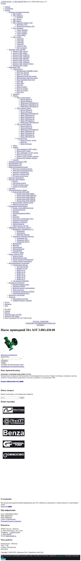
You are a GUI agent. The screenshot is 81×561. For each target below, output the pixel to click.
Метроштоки (17, 243)
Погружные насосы (19, 183)
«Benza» (15, 96)
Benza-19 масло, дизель (28, 140)
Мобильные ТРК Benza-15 (29, 106)
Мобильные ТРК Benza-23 (29, 113)
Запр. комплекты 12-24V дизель (27, 153)
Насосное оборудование (17, 179)
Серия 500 (20, 44)
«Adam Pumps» (18, 69)
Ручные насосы (22, 138)
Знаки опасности (18, 290)
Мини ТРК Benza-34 (27, 131)
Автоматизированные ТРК (18, 162)
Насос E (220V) (22, 87)
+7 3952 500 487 (17, 1)
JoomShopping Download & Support (12, 366)
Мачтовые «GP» (22, 24)
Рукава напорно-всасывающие (23, 259)
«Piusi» (15, 145)
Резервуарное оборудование (18, 206)
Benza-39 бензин (26, 144)
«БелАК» (16, 160)
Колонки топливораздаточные (19, 12)
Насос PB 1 (20, 83)
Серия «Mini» (21, 35)
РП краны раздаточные (20, 176)
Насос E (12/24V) (22, 90)
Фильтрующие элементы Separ (23, 202)
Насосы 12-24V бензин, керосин (27, 156)
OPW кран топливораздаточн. (23, 170)
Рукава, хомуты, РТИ (16, 254)
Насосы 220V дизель (24, 151)
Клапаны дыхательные (20, 220)
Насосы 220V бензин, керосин (27, 158)
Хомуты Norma (18, 256)
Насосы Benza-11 (26, 99)
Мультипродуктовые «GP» (26, 26)
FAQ (6, 306)
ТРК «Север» (17, 37)
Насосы (15, 181)
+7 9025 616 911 (6, 1)
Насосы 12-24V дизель (24, 154)
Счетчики (12, 188)
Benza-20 (24, 142)
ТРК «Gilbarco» (18, 16)
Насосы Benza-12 (26, 101)
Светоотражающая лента (21, 293)
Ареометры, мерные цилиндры (23, 236)
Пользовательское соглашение (11, 521)
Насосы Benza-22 (26, 112)
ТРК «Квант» (17, 21)
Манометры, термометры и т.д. (23, 229)
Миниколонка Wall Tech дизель (27, 78)
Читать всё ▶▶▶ (6, 506)
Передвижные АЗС (15, 165)
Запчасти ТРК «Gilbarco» (21, 55)
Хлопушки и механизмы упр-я (23, 218)
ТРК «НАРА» (17, 14)
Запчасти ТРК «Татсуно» (21, 60)
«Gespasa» (16, 94)
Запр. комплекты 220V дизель (27, 149)
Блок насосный (22, 48)
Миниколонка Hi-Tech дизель (26, 76)
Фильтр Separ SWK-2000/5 (25, 194)
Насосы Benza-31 (26, 126)
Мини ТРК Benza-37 (27, 135)
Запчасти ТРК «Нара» (20, 53)
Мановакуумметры (23, 234)
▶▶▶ (12, 381)
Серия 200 (20, 40)
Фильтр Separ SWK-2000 (21, 192)
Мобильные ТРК (14, 67)
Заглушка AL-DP (22, 267)
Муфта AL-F (21, 279)
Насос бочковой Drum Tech (26, 80)
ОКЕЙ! (3, 559)
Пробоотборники (18, 224)
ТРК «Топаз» (17, 19)
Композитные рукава (20, 258)
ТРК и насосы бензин (24, 124)
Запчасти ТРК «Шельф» (21, 58)
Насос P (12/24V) (22, 89)
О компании (9, 8)
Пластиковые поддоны (20, 299)
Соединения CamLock (20, 265)
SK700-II (20, 17)
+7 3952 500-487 (6, 534)
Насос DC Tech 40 (23, 72)
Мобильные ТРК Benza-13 (29, 103)
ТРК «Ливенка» (18, 28)
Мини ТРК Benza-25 (27, 117)
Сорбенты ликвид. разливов (22, 300)
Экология (12, 297)
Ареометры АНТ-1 (23, 240)
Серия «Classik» (22, 32)
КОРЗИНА (40, 325)
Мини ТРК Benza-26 (27, 119)
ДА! (41, 552)
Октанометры (17, 247)
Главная (7, 7)
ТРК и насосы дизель (24, 108)
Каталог (7, 10)
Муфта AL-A (21, 270)
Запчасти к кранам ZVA (21, 172)
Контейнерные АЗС (15, 163)
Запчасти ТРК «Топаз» (20, 51)
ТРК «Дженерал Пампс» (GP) (23, 23)
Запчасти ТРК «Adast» (20, 65)
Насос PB (20, 81)
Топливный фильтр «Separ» (18, 190)
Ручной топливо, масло (20, 185)
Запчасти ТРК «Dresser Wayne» (23, 64)
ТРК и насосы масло (23, 97)
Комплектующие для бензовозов (24, 288)
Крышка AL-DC (22, 268)
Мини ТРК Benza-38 (27, 137)
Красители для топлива (16, 295)
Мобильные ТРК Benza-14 (29, 105)
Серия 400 (20, 42)
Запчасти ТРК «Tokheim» (21, 62)
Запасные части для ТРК (17, 49)
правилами (60, 556)
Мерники (16, 245)
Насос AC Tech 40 (23, 74)
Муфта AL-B (21, 272)
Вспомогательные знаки (21, 284)
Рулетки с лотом (18, 252)
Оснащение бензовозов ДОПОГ (23, 291)
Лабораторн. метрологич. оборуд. (20, 227)
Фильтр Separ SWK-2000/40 (26, 201)
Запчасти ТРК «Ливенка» (21, 56)
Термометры (21, 233)
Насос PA (20, 85)
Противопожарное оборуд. (22, 213)
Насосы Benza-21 (26, 110)
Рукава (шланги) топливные (22, 261)
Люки (15, 215)
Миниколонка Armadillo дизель (27, 71)
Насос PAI (20, 92)
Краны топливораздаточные (18, 167)
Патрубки (16, 217)
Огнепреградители (19, 210)
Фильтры (16, 211)
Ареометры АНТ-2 (23, 242)
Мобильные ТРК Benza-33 (29, 129)
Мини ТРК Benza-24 (27, 115)
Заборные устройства (20, 222)
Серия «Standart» (22, 30)
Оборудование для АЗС (21, 226)
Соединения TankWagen (21, 281)
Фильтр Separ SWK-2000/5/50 (26, 195)
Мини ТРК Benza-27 (27, 121)
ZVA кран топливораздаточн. (22, 169)
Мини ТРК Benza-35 (27, 133)
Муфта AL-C (21, 274)
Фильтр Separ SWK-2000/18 (26, 199)
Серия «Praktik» (22, 33)
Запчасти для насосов (20, 186)
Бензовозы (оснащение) (17, 283)
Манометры (21, 231)
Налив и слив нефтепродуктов (23, 208)
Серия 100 (20, 39)
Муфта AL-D (21, 275)
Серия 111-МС (21, 46)
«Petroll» (15, 147)
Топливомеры (17, 251)
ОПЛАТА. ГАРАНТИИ (40, 321)
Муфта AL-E (21, 277)
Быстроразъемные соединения (19, 263)
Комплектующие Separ (20, 204)
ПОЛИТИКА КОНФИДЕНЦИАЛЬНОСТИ (40, 323)
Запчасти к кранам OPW (21, 174)
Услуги (7, 302)
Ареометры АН (22, 238)
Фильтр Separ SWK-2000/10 (26, 197)
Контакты (8, 304)
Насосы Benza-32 (26, 128)
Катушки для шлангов (16, 178)
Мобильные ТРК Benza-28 (29, 122)
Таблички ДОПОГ (19, 286)
